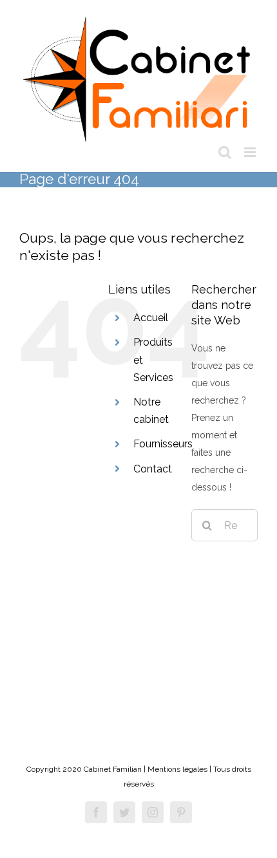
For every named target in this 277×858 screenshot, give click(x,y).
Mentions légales (177, 769)
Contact (152, 469)
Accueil (150, 318)
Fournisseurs (163, 444)
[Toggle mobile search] (224, 152)
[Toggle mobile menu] (251, 152)
